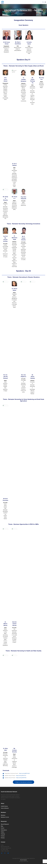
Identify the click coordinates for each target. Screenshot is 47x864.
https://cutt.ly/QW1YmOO (24, 773)
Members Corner (5, 817)
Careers (3, 835)
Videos (2, 832)
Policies (3, 837)
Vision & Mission (5, 808)
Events (2, 828)
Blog (2, 826)
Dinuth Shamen (23, 859)
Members (3, 815)
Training (3, 833)
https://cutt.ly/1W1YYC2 (21, 775)
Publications (4, 830)
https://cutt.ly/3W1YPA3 (21, 777)
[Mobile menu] (45, 2)
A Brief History (4, 806)
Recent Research (5, 824)
